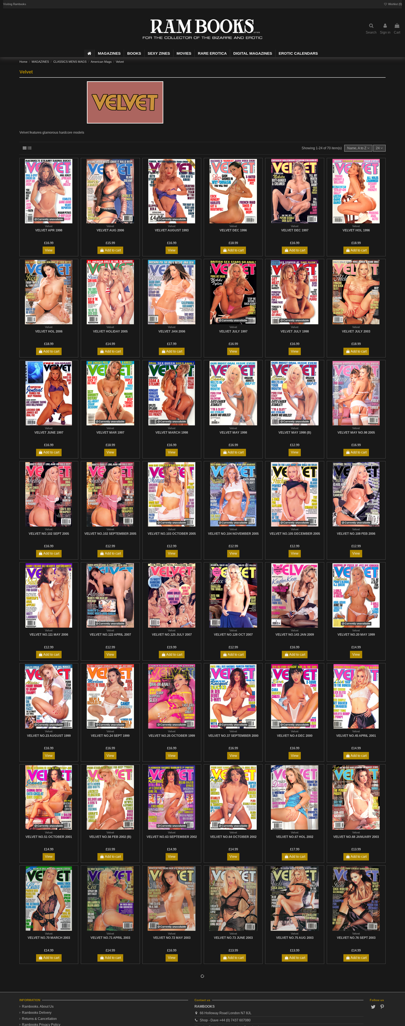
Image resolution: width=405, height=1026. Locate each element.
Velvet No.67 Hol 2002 (294, 837)
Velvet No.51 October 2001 (49, 837)
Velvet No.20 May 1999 (356, 634)
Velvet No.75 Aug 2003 (294, 937)
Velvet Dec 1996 (233, 230)
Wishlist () (394, 4)
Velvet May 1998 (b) (294, 432)
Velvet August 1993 (172, 230)
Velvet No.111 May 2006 (49, 634)
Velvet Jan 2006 (171, 331)
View (49, 250)
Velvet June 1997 (48, 432)
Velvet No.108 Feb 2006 (356, 533)
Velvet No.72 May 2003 (171, 937)
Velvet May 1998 (233, 432)
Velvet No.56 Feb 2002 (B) (110, 837)
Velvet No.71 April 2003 (110, 937)
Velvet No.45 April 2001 (356, 735)
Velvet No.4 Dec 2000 (294, 735)
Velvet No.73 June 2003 (233, 937)
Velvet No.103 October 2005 (172, 533)
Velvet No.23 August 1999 (49, 735)
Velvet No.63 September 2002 (172, 837)
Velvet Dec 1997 (294, 230)
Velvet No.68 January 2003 (356, 837)
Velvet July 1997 (233, 331)
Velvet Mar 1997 (110, 432)
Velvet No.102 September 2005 (110, 533)
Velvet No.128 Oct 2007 (233, 634)
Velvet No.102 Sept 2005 (49, 533)
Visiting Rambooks (14, 4)
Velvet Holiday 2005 (110, 331)
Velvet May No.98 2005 (356, 432)
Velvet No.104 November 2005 (233, 533)
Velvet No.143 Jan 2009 (294, 634)
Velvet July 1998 (295, 331)
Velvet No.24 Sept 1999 (110, 735)
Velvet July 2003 (356, 331)
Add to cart (113, 250)
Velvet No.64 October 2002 (233, 837)
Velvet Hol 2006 (48, 331)
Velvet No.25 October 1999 (171, 735)
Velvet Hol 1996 (356, 230)
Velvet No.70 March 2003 (49, 937)
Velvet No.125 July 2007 (172, 634)
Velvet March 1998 (171, 432)
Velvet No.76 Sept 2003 (356, 937)
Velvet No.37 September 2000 (233, 735)
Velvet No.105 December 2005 (295, 533)
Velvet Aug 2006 (110, 230)
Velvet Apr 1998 (48, 230)
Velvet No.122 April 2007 (110, 634)
